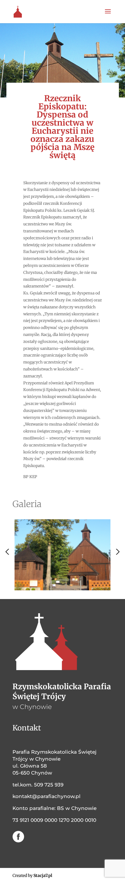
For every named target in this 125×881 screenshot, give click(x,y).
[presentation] (8, 552)
